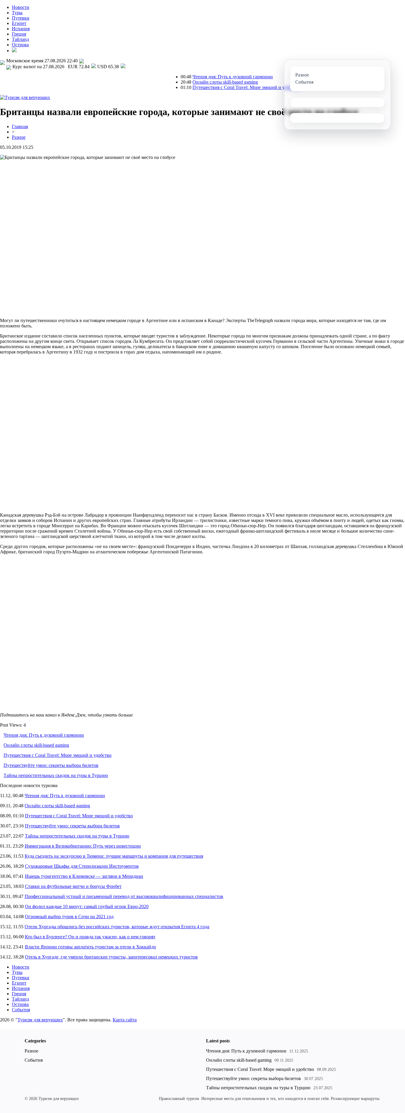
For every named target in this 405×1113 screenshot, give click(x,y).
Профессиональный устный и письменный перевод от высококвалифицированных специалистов (124, 896)
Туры (17, 12)
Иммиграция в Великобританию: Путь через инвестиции (83, 845)
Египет (19, 23)
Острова (20, 44)
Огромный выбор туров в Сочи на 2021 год (69, 916)
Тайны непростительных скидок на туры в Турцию (56, 775)
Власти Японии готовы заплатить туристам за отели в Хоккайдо (90, 946)
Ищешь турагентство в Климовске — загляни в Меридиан (84, 876)
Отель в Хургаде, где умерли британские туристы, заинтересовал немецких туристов (111, 956)
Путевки (20, 17)
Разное (18, 137)
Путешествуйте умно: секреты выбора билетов (51, 765)
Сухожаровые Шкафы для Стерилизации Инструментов (82, 866)
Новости (20, 7)
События (21, 1009)
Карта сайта (125, 1019)
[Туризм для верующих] (25, 97)
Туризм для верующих (40, 1019)
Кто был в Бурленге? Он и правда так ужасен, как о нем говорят (90, 936)
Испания (21, 28)
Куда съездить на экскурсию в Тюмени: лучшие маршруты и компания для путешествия (114, 856)
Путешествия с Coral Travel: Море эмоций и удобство (227, 87)
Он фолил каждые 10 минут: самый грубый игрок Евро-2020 (87, 906)
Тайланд (20, 39)
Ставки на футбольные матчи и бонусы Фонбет (73, 886)
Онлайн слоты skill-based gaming (206, 82)
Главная (20, 126)
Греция (19, 33)
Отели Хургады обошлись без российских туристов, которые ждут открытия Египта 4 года (117, 926)
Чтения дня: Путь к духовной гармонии (213, 76)
